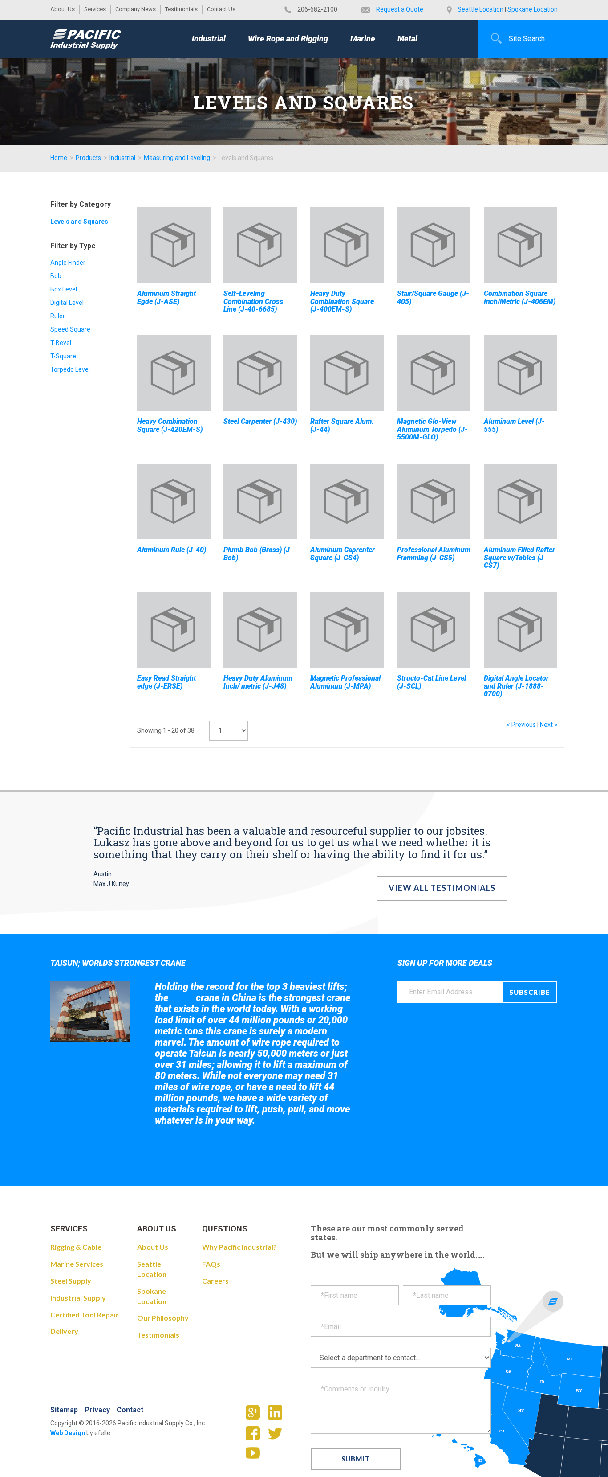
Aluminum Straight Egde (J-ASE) (166, 297)
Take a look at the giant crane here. (217, 1144)
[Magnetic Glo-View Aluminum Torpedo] (433, 373)
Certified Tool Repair (84, 1314)
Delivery (64, 1331)
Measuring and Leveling (177, 157)
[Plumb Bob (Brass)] (260, 501)
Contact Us (221, 9)
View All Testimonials (442, 888)
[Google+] (256, 1415)
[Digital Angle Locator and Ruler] (520, 630)
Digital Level (67, 302)
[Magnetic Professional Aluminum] (347, 630)
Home (58, 157)
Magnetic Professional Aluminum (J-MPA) (345, 682)
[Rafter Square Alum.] (347, 373)
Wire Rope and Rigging (288, 38)
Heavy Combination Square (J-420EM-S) (170, 425)
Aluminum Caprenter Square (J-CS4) (342, 554)
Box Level (63, 289)
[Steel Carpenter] (260, 373)
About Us (62, 9)
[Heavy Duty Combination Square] (347, 245)
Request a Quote (399, 9)
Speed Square (70, 329)
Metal (407, 38)
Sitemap (64, 1410)
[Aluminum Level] (520, 373)
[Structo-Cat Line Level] (433, 630)
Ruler (57, 316)
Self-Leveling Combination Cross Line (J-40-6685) (253, 301)
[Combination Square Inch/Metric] (520, 245)
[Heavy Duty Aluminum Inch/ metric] (260, 630)
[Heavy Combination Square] (174, 373)
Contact (130, 1410)
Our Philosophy (163, 1317)
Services (95, 9)
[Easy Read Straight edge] (174, 630)
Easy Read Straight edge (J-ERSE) (166, 682)
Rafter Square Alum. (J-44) (342, 425)
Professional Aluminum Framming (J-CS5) (433, 554)
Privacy (97, 1410)
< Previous (521, 724)
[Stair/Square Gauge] (433, 245)
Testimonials (181, 9)
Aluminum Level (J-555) (514, 425)
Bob (55, 275)
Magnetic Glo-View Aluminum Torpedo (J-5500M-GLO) (432, 429)
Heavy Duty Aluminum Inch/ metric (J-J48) (257, 682)
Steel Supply (70, 1280)
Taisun (182, 998)
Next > (549, 724)
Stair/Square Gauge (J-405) (433, 297)
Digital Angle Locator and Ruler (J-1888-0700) (516, 686)
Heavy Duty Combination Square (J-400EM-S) (342, 301)
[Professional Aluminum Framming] (433, 501)
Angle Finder (67, 262)
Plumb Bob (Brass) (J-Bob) (258, 554)
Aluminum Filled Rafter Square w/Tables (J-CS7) (519, 558)
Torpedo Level (70, 369)
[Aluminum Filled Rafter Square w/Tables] (520, 501)
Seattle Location (480, 9)
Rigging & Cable (75, 1247)
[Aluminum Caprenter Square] (347, 501)
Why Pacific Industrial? (239, 1247)
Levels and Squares (79, 221)
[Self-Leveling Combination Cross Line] (260, 245)
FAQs (211, 1264)
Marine (362, 38)
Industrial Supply (78, 1297)
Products (88, 157)
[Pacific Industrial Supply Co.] (85, 39)
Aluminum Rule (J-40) (171, 550)
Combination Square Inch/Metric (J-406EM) (519, 297)
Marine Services (76, 1264)
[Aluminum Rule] (174, 501)
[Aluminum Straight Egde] (174, 245)
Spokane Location (532, 9)
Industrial (209, 38)
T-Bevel (60, 342)
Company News (135, 9)
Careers (215, 1280)
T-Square (63, 356)
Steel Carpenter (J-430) (260, 421)
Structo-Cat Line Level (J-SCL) (431, 682)
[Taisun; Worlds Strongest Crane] (90, 1011)
